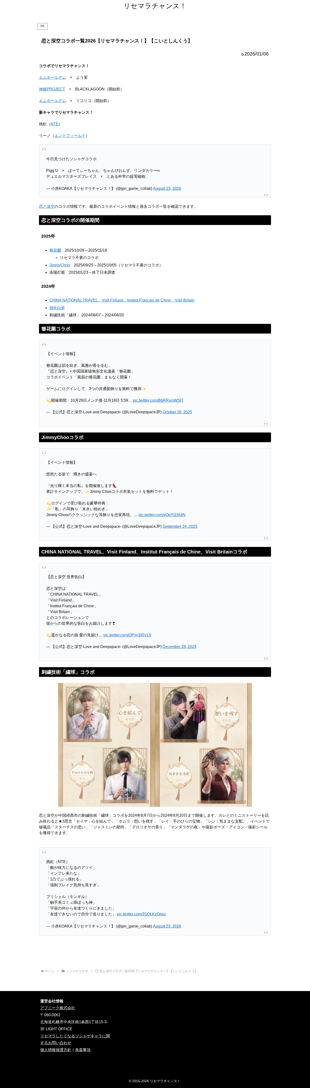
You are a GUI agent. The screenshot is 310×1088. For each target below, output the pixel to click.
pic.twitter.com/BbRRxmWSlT (158, 400)
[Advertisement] (155, 952)
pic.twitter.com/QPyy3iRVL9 (127, 635)
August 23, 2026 (167, 188)
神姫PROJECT (52, 89)
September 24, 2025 (180, 526)
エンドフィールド (69, 136)
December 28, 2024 (179, 647)
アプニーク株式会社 (57, 1008)
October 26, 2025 (177, 412)
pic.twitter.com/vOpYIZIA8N (162, 515)
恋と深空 (46, 206)
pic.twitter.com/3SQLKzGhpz (141, 914)
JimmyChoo (59, 265)
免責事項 (83, 1050)
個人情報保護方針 (55, 1050)
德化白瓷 (57, 308)
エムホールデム (52, 77)
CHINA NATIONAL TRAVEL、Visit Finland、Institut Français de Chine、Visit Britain (121, 300)
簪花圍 (55, 250)
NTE (55, 124)
